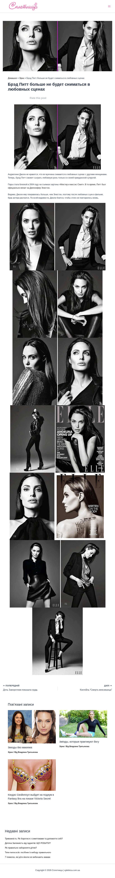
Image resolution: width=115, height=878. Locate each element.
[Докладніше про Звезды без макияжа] (32, 726)
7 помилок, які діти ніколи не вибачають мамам (27, 857)
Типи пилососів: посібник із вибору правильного (28, 852)
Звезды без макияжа (20, 747)
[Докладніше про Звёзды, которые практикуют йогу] (83, 724)
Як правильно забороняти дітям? (21, 848)
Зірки (10, 752)
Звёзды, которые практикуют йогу (79, 741)
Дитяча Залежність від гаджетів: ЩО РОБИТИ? (28, 843)
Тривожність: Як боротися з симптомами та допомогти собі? (34, 839)
